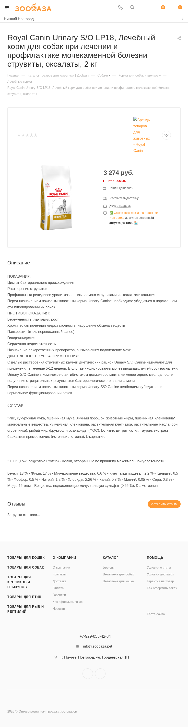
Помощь (155, 557)
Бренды (108, 567)
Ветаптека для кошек (118, 581)
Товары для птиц (24, 597)
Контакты (59, 574)
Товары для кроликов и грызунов (19, 582)
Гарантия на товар (160, 581)
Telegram (87, 673)
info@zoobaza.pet (97, 646)
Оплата (58, 588)
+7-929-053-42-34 (95, 636)
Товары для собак (25, 567)
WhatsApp (100, 673)
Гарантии (59, 595)
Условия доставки (160, 574)
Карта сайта (156, 614)
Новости (59, 608)
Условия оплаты (159, 567)
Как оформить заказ (67, 602)
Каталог (110, 557)
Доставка (59, 581)
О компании (64, 557)
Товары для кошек (26, 557)
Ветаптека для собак (118, 574)
